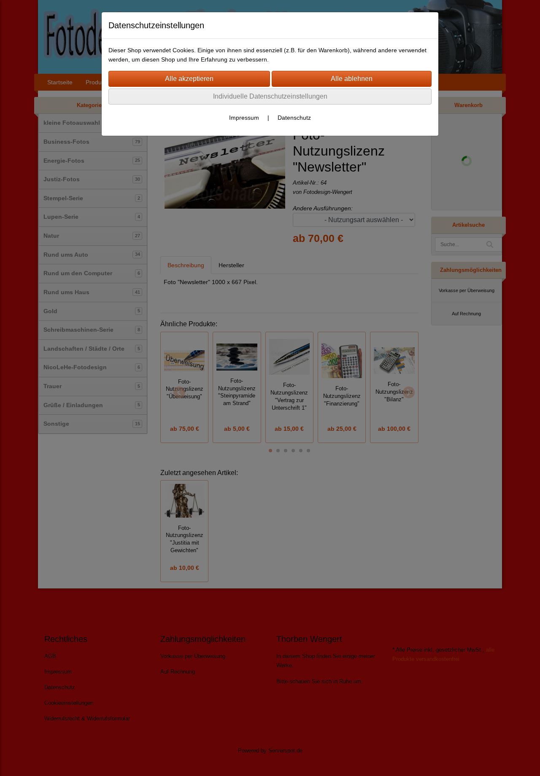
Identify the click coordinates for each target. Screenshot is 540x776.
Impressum (244, 117)
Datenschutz (294, 117)
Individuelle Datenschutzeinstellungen (270, 96)
